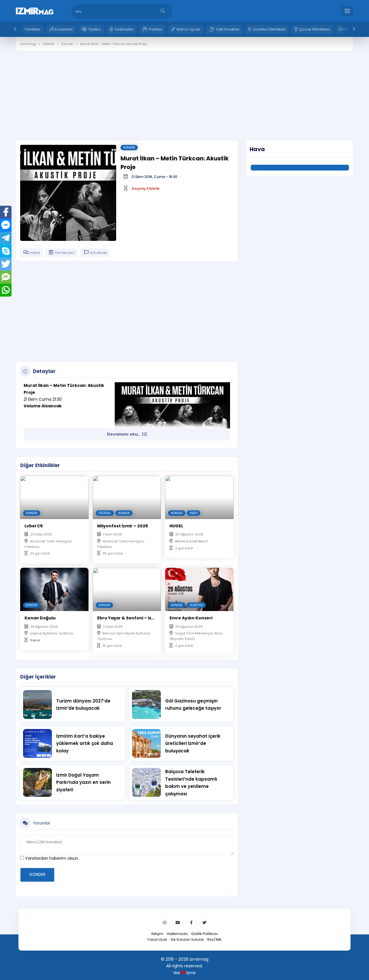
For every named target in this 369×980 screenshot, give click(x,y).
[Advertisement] (184, 91)
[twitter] (204, 922)
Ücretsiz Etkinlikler (269, 29)
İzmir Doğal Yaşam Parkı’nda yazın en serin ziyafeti (83, 782)
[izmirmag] (34, 10)
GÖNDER (37, 874)
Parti (193, 513)
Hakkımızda (177, 933)
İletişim (157, 933)
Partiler (155, 29)
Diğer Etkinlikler (40, 465)
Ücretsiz (196, 605)
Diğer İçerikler (38, 676)
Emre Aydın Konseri (191, 618)
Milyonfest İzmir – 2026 (122, 526)
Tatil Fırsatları (228, 29)
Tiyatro (94, 29)
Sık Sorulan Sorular (187, 939)
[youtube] (178, 922)
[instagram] (164, 922)
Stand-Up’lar (188, 29)
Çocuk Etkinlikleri (314, 29)
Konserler (64, 29)
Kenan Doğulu (40, 618)
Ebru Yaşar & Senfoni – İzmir (128, 618)
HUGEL (176, 526)
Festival (105, 513)
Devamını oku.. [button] (124, 434)
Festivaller (124, 29)
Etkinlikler (32, 29)
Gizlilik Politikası (204, 933)
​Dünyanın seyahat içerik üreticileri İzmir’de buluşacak (193, 743)
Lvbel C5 (34, 526)
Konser (129, 147)
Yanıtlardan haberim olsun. (51, 858)
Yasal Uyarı (157, 939)
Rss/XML (214, 939)
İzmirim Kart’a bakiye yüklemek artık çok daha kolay (84, 743)
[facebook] (191, 922)
